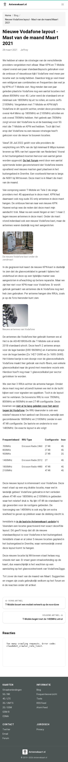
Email (5, 734)
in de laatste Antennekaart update (36, 521)
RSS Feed (41, 703)
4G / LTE (7, 698)
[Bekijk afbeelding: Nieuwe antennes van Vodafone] (15, 315)
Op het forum (30, 160)
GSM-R (6, 712)
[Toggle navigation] (62, 4)
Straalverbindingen (12, 690)
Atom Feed (42, 707)
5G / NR (6, 694)
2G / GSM (7, 707)
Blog (16, 15)
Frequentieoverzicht (47, 694)
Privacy (40, 729)
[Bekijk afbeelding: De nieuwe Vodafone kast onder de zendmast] (18, 242)
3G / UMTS (8, 703)
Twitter (6, 729)
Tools (39, 698)
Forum (6, 738)
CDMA (6, 716)
